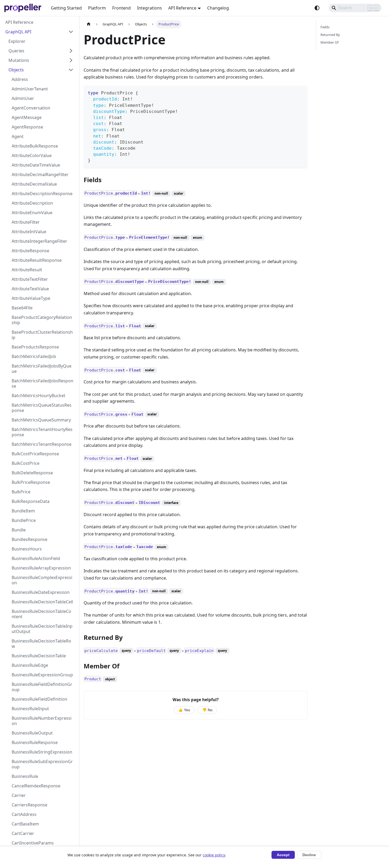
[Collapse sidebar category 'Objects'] (71, 70)
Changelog (218, 8)
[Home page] (89, 24)
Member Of (329, 42)
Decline (309, 855)
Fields (324, 27)
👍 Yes (184, 710)
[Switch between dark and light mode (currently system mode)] (317, 8)
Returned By (330, 34)
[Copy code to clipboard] (301, 92)
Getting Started (66, 8)
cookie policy (214, 854)
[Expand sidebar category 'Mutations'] (71, 60)
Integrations (149, 8)
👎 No (207, 710)
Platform (97, 8)
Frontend (121, 8)
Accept (283, 855)
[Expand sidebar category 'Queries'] (71, 51)
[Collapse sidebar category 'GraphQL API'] (71, 31)
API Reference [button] (182, 8)
